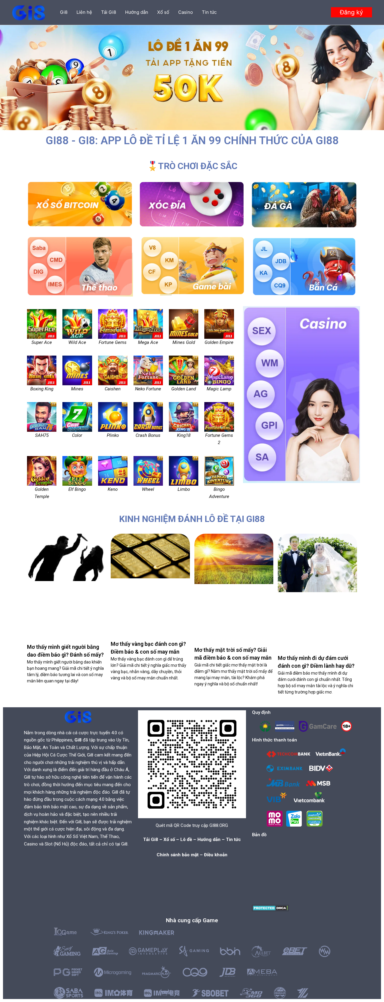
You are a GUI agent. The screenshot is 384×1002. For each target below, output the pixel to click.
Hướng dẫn (136, 12)
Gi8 (64, 12)
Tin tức (209, 12)
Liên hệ (84, 12)
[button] (351, 12)
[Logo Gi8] (78, 716)
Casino (185, 12)
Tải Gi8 (108, 12)
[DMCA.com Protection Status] (270, 908)
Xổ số (163, 12)
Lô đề (186, 839)
